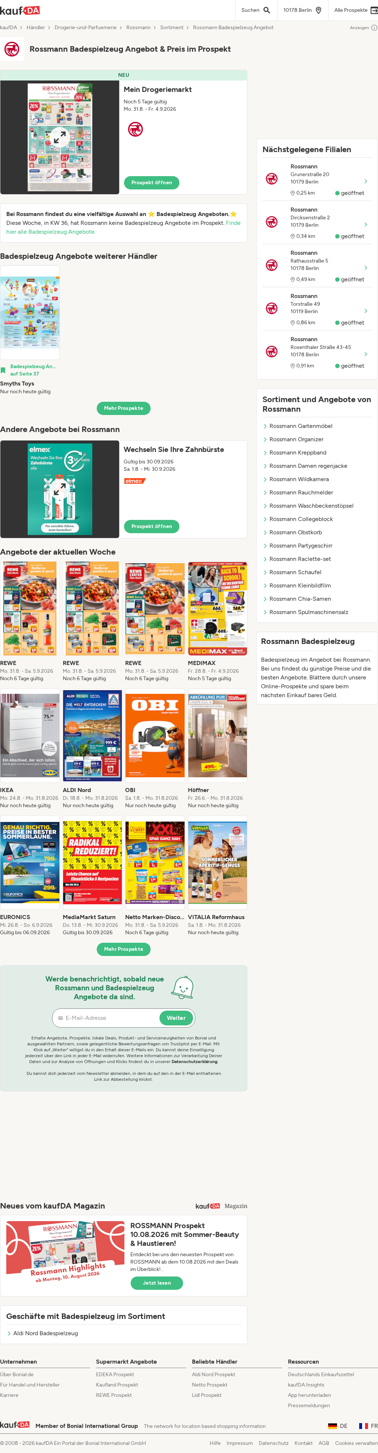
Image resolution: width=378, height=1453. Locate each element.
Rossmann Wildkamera (299, 479)
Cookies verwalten (356, 1443)
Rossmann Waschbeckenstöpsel (311, 505)
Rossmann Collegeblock (301, 518)
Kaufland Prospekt (117, 1385)
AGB (324, 1443)
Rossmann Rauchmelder (301, 492)
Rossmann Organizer (296, 439)
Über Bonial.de (17, 1374)
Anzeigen (359, 27)
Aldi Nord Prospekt (213, 1374)
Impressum (240, 1443)
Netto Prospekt (209, 1385)
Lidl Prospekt (206, 1395)
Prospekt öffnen (151, 182)
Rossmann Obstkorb (295, 532)
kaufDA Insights (306, 1385)
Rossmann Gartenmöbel (301, 425)
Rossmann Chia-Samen (300, 598)
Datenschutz (274, 1443)
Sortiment (171, 27)
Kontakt (304, 1443)
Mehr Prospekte (124, 408)
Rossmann (138, 27)
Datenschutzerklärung (194, 1061)
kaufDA (8, 27)
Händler (36, 27)
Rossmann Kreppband (297, 452)
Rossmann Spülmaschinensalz (308, 612)
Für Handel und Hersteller (30, 1385)
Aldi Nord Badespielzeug (45, 1333)
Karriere (9, 1395)
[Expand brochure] (59, 137)
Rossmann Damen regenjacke (308, 465)
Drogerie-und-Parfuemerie (86, 27)
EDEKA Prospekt (115, 1374)
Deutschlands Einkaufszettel (321, 1374)
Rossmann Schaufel (295, 572)
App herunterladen (309, 1395)
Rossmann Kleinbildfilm (300, 585)
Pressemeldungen (309, 1405)
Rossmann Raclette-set (300, 558)
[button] (123, 132)
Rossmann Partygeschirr (300, 545)
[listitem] (30, 330)
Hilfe (215, 1443)
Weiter (176, 1017)
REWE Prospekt (114, 1395)
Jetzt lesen (157, 1283)
